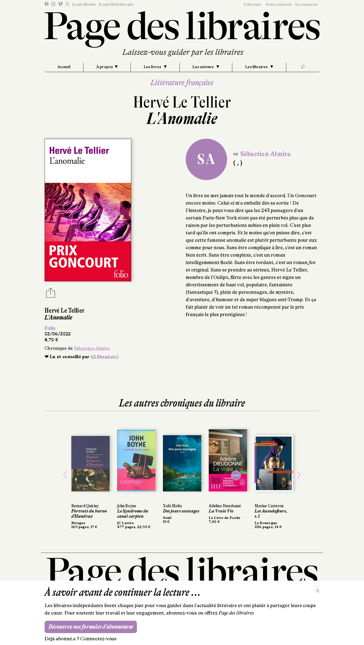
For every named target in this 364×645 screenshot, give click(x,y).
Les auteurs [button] (203, 67)
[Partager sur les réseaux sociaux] (50, 294)
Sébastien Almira (92, 348)
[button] (65, 475)
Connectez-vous (98, 639)
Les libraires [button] (256, 67)
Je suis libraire (84, 4)
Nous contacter (279, 4)
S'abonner (252, 4)
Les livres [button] (153, 67)
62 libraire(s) (105, 356)
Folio (50, 327)
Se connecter (306, 4)
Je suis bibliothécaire (116, 4)
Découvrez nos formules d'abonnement (91, 626)
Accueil (63, 67)
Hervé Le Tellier (182, 102)
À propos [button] (104, 67)
